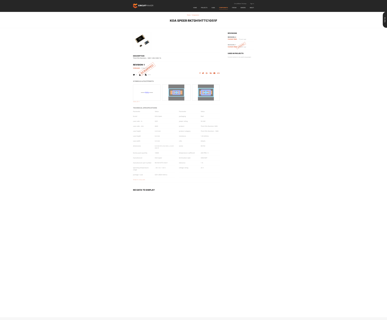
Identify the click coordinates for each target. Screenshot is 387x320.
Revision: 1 (232, 45)
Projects (204, 7)
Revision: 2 (232, 37)
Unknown (136, 68)
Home (195, 7)
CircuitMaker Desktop (240, 3)
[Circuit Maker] (143, 6)
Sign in (252, 3)
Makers (243, 7)
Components (223, 7)
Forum (234, 7)
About (252, 7)
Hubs (213, 7)
